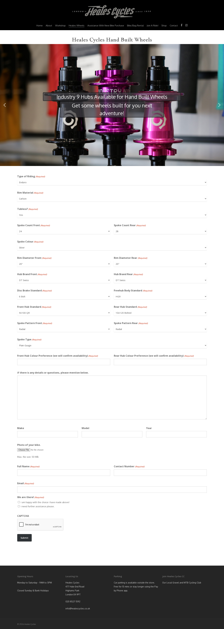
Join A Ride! (152, 25)
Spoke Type (29, 339)
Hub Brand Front (32, 274)
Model (85, 428)
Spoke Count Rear (130, 225)
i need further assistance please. (37, 506)
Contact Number (129, 466)
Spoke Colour (30, 241)
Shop (164, 25)
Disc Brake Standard (34, 290)
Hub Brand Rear (128, 274)
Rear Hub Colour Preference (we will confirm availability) (154, 355)
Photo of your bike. (29, 445)
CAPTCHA (23, 516)
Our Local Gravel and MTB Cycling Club (181, 582)
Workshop (60, 25)
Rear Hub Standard (130, 306)
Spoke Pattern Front (34, 323)
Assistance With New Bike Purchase (105, 25)
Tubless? (27, 209)
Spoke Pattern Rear (131, 323)
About (49, 25)
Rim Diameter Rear (130, 258)
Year (149, 428)
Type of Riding (31, 176)
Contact (174, 25)
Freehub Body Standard (133, 290)
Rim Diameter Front (34, 258)
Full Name (28, 466)
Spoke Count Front (33, 225)
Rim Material (30, 192)
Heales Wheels (76, 25)
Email (25, 483)
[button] (4, 105)
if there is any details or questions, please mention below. (53, 372)
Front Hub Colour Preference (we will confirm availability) (57, 355)
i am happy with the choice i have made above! (45, 502)
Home (39, 25)
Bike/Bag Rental (135, 25)
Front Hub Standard (34, 306)
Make (20, 428)
